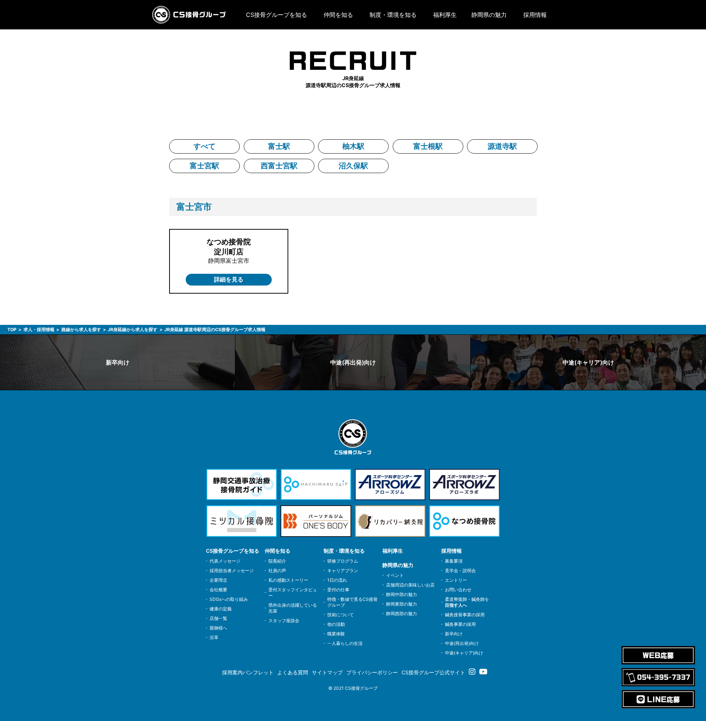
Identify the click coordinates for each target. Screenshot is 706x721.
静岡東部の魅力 (401, 604)
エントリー (456, 580)
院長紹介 (277, 561)
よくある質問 (292, 672)
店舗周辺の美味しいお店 (410, 585)
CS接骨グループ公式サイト (433, 672)
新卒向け (117, 362)
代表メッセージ (225, 561)
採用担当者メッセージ (232, 570)
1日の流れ (337, 580)
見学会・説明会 (460, 570)
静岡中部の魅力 (401, 594)
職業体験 (336, 633)
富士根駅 (428, 146)
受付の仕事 (338, 589)
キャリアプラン (342, 570)
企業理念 (218, 580)
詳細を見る (228, 279)
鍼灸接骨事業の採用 (465, 614)
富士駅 (279, 146)
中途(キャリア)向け (588, 362)
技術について (340, 614)
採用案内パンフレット (248, 672)
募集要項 (454, 561)
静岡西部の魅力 (401, 613)
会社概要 (218, 589)
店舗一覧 (218, 618)
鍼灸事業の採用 (460, 624)
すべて (204, 146)
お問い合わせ (458, 589)
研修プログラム (342, 561)
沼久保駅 (353, 165)
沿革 (214, 637)
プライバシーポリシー (372, 672)
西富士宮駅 (279, 165)
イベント (395, 575)
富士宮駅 (204, 165)
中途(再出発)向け (353, 362)
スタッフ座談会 (283, 620)
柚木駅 (353, 146)
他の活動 (336, 624)
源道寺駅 (502, 146)
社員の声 (277, 570)
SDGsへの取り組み (229, 599)
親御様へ (218, 628)
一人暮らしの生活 (345, 643)
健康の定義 (221, 608)
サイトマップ (327, 672)
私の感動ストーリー (288, 580)
